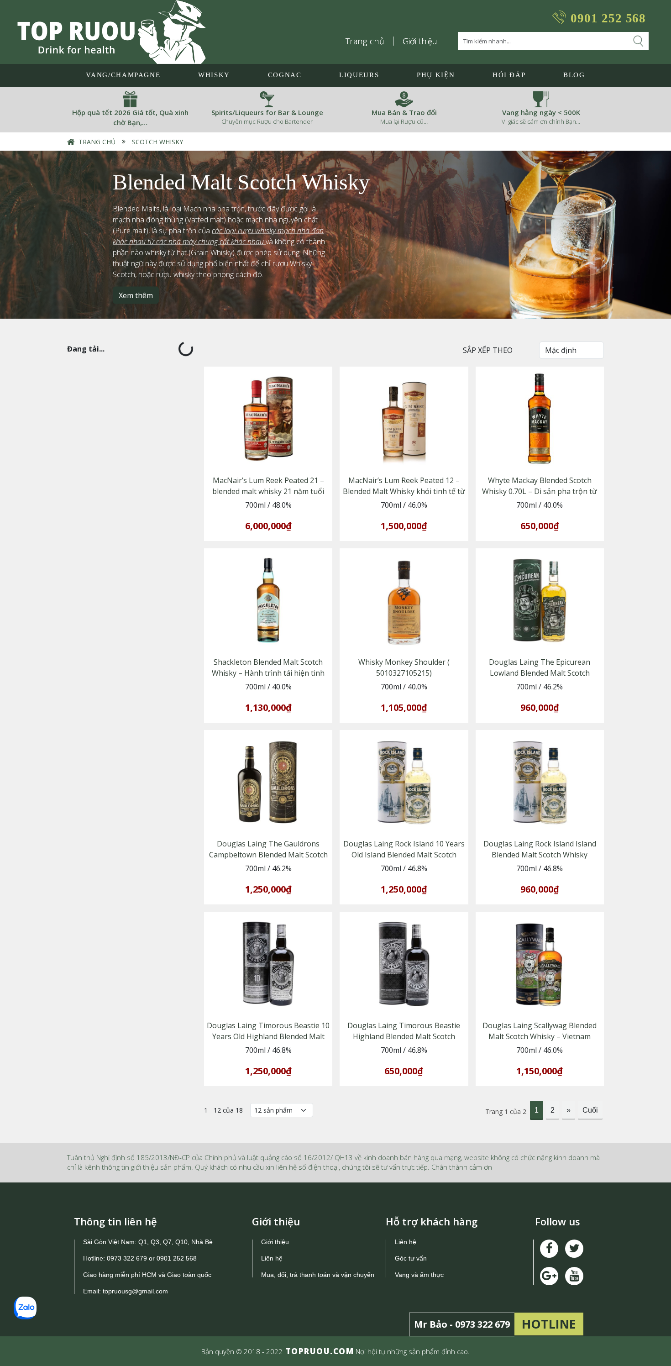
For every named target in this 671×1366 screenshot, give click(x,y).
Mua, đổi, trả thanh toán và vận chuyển (317, 1274)
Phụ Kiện (436, 75)
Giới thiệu (420, 41)
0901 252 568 (608, 18)
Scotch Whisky (157, 141)
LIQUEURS (359, 75)
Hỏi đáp (509, 75)
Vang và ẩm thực (419, 1274)
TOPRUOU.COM (320, 1351)
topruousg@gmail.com (136, 1291)
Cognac (285, 75)
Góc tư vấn (411, 1258)
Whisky (214, 75)
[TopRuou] (111, 32)
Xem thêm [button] (136, 295)
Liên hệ (272, 1258)
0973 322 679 (127, 1258)
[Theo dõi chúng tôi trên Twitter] (574, 1249)
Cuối (590, 1110)
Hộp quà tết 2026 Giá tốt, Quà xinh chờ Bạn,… (130, 117)
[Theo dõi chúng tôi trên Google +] (574, 1276)
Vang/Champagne (123, 75)
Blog (574, 75)
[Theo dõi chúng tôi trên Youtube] (549, 1276)
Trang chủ (365, 41)
